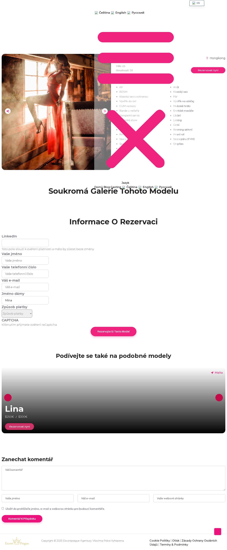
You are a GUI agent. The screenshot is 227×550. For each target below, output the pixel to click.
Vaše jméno (12, 254)
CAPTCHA (10, 320)
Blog (112, 3)
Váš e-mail (11, 280)
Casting (124, 3)
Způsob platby (14, 307)
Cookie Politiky (160, 540)
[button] (135, 98)
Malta (219, 372)
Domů (100, 3)
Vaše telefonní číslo (19, 267)
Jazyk (100, 8)
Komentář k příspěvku (22, 518)
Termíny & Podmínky (174, 544)
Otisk (175, 540)
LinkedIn (9, 236)
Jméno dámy (13, 294)
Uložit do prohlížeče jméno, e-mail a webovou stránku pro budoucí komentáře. (55, 508)
